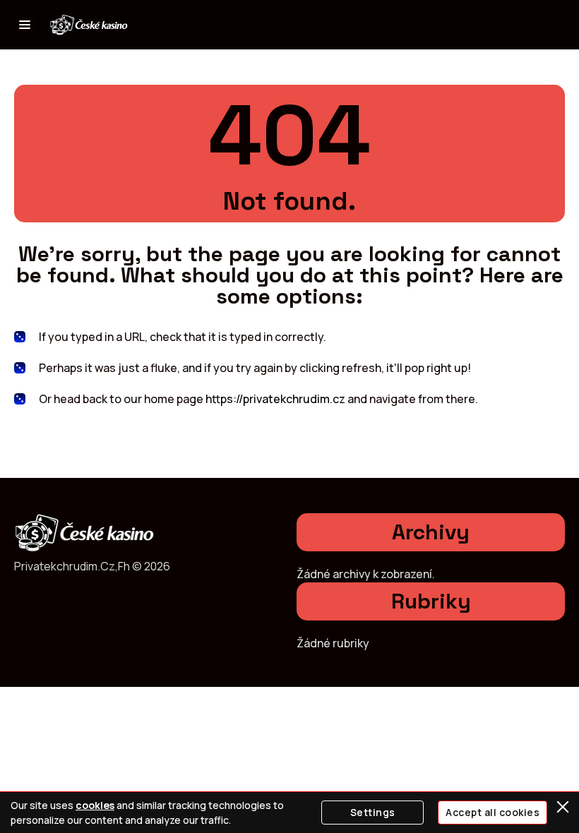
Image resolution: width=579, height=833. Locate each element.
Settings (372, 812)
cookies (95, 805)
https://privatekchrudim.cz (275, 399)
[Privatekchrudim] (89, 25)
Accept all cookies (492, 812)
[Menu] (24, 24)
